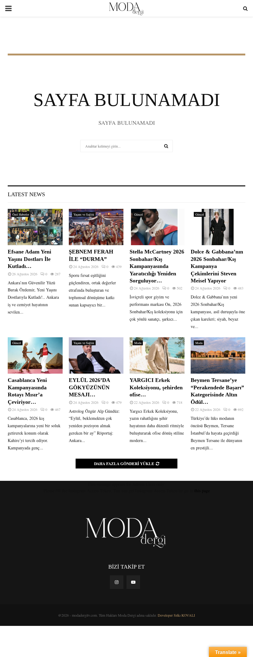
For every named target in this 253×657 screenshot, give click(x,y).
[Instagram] (116, 582)
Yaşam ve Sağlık (83, 214)
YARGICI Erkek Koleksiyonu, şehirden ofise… (156, 387)
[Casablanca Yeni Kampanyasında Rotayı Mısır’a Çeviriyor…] (35, 355)
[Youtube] (133, 582)
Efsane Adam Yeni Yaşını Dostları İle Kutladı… (29, 259)
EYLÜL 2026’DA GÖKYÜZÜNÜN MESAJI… (89, 387)
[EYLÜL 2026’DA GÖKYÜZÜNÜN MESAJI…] (96, 355)
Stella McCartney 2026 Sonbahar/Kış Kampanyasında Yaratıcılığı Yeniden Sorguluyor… (157, 266)
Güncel (138, 214)
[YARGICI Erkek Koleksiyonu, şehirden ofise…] (157, 355)
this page (202, 490)
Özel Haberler (20, 214)
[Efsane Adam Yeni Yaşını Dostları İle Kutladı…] (35, 227)
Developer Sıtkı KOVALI (176, 615)
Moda (137, 343)
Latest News (26, 194)
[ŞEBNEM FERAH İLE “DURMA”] (96, 227)
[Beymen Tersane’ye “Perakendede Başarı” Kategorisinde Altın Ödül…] (218, 355)
